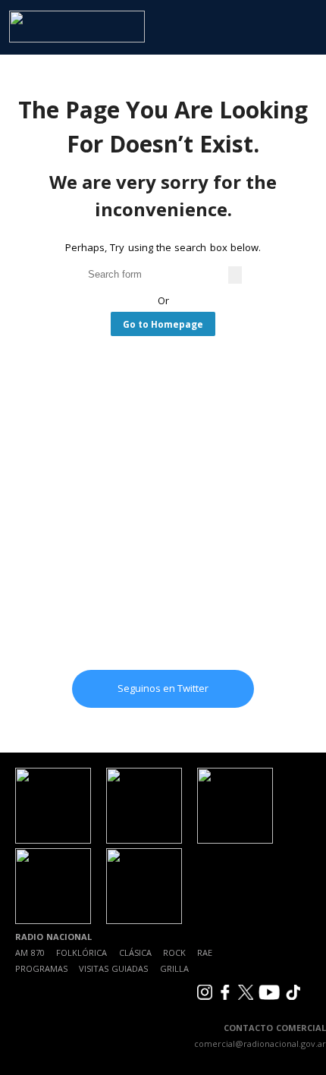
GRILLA (174, 968)
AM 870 (30, 952)
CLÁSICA (135, 952)
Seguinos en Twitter (163, 688)
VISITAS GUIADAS (113, 968)
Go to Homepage (163, 324)
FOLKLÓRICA (81, 952)
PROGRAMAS (41, 968)
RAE (204, 952)
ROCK (174, 952)
